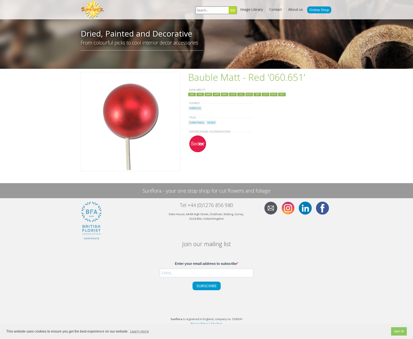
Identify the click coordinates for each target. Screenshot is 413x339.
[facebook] (324, 207)
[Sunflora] (93, 9)
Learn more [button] (139, 331)
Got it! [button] (399, 331)
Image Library (251, 9)
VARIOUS (195, 108)
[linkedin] (307, 207)
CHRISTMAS (196, 122)
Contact (275, 9)
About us (295, 9)
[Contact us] (272, 207)
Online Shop (319, 10)
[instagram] (290, 207)
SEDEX (211, 122)
